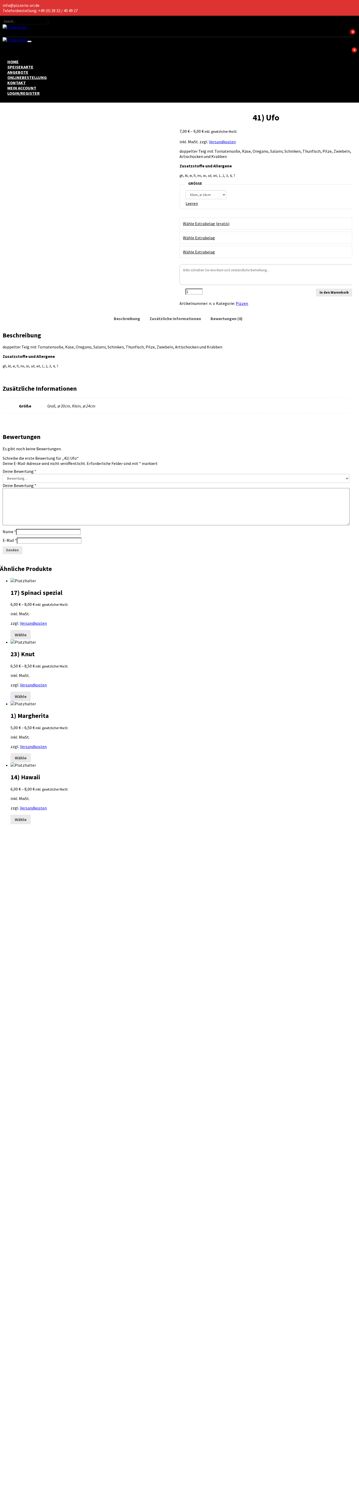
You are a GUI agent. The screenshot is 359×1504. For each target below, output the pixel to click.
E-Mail (10, 540)
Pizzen (242, 303)
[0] (34, 32)
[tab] (127, 318)
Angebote (17, 72)
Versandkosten (222, 141)
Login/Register (23, 93)
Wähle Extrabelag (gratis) (206, 223)
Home (13, 61)
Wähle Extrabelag (199, 237)
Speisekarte (20, 67)
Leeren (192, 203)
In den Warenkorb (334, 292)
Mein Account (21, 88)
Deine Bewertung (19, 471)
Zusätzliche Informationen (175, 318)
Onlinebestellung (27, 77)
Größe (195, 183)
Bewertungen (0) (227, 318)
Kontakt (16, 82)
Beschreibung (127, 318)
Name (9, 531)
